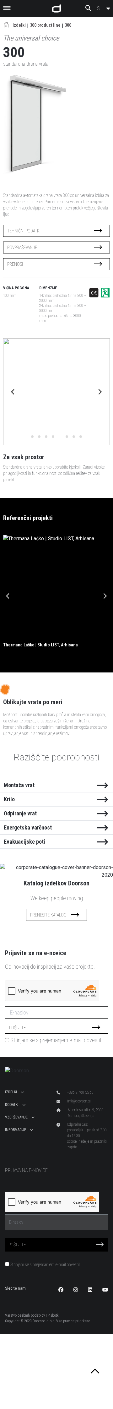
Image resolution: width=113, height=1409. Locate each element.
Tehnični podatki (23, 230)
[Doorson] (56, 8)
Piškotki (54, 1315)
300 (68, 25)
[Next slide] (100, 392)
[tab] (32, 436)
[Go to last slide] (8, 596)
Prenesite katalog (48, 914)
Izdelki (19, 25)
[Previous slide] (13, 392)
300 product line (45, 25)
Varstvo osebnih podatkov (25, 1315)
